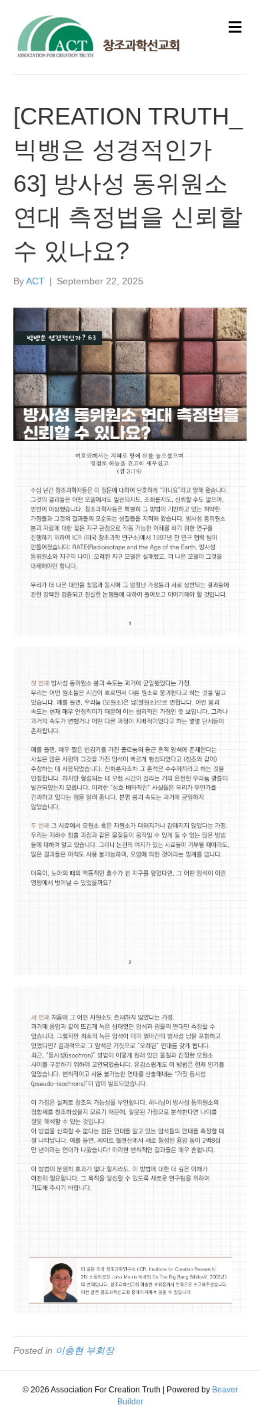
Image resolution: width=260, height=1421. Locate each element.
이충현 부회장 (84, 1350)
